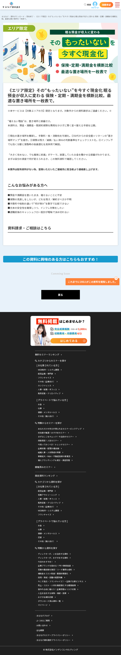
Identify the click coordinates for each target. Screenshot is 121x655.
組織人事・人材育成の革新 (49, 452)
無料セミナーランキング (47, 354)
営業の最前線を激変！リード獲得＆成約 (55, 569)
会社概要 (40, 630)
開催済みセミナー (44, 467)
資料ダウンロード (17, 16)
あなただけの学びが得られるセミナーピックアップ (59, 428)
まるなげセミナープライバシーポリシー (53, 635)
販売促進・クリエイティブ (49, 393)
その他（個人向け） (46, 416)
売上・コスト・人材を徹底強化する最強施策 (57, 585)
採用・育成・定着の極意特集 (50, 577)
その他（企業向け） (46, 381)
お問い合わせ (42, 625)
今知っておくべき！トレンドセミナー (54, 444)
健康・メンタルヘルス (47, 412)
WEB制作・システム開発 (48, 369)
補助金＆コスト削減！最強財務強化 (53, 573)
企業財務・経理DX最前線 (48, 448)
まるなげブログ (43, 615)
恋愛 (40, 537)
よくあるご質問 (43, 620)
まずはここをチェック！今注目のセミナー (56, 436)
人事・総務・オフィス (47, 389)
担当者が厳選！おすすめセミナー (52, 432)
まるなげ (5, 16)
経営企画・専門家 (45, 373)
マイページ (95, 5)
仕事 (40, 408)
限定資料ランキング (45, 475)
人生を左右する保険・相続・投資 (52, 593)
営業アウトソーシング (47, 494)
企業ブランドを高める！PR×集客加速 (54, 565)
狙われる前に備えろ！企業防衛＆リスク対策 (57, 589)
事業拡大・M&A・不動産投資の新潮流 (54, 456)
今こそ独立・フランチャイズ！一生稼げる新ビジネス (60, 581)
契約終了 (29, 16)
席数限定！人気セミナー (48, 440)
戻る (60, 295)
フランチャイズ (44, 377)
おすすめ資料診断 (45, 597)
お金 (40, 404)
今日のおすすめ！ (45, 561)
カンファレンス (44, 385)
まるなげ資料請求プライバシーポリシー (53, 640)
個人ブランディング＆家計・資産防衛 (54, 460)
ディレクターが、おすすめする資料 (53, 557)
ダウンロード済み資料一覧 (49, 601)
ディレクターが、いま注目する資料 (53, 553)
